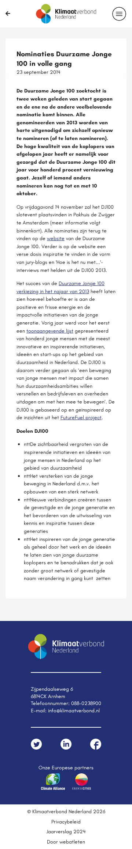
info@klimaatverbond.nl (74, 710)
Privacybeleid (66, 821)
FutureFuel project (81, 417)
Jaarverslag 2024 (66, 831)
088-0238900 (86, 703)
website (56, 238)
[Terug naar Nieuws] (8, 13)
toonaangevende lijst (49, 330)
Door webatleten (66, 841)
